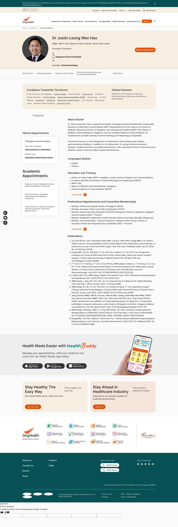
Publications (117, 73)
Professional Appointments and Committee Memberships (89, 73)
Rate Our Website (133, 494)
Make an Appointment (145, 50)
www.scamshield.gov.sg (31, 5)
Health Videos (111, 470)
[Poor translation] (7, 512)
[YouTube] (153, 464)
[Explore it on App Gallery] (76, 366)
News (25, 476)
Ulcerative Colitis (63, 103)
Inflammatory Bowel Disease (68, 100)
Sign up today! (33, 407)
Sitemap (105, 497)
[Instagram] (149, 464)
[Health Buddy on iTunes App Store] (32, 366)
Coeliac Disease (60, 94)
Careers (53, 460)
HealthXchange (111, 465)
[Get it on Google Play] (54, 366)
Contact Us (27, 465)
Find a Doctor (33, 28)
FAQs (51, 465)
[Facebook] (138, 464)
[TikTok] (142, 464)
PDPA (123, 494)
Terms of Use (107, 494)
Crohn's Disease (49, 97)
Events (25, 471)
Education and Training (64, 73)
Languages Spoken (44, 73)
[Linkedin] (146, 464)
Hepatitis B (51, 100)
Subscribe (99, 407)
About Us (27, 460)
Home (24, 28)
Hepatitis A (40, 100)
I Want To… (147, 21)
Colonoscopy (87, 94)
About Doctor (27, 73)
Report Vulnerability (128, 497)
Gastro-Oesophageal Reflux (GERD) (71, 97)
